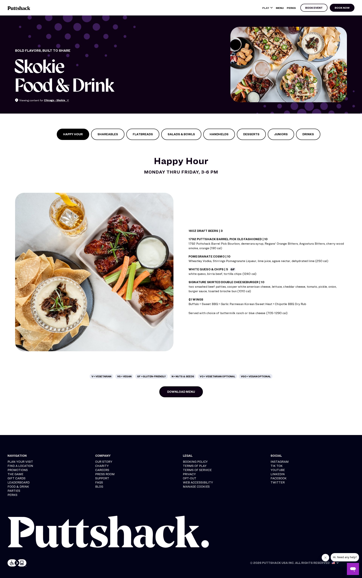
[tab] (73, 134)
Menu (280, 7)
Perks (291, 7)
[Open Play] (271, 8)
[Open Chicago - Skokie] (68, 100)
